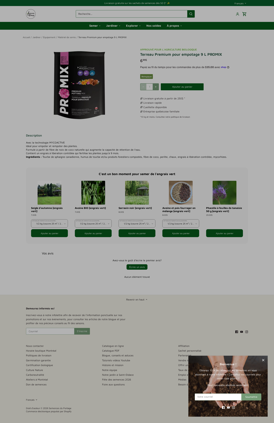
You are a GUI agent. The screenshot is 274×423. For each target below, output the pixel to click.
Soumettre (251, 396)
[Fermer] (263, 360)
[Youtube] (228, 407)
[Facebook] (223, 407)
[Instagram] (233, 407)
